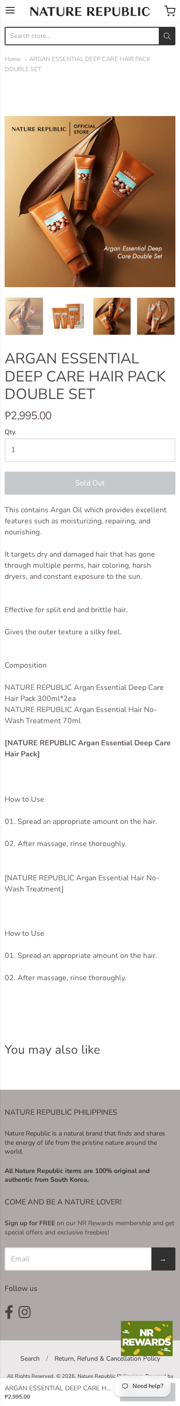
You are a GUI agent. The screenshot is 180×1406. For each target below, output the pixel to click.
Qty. (10, 432)
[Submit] (167, 36)
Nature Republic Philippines (110, 1376)
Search (30, 1358)
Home (13, 59)
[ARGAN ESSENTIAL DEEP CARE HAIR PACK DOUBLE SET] (24, 316)
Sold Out (90, 483)
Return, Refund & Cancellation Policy (107, 1358)
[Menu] (10, 11)
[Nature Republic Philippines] (90, 11)
